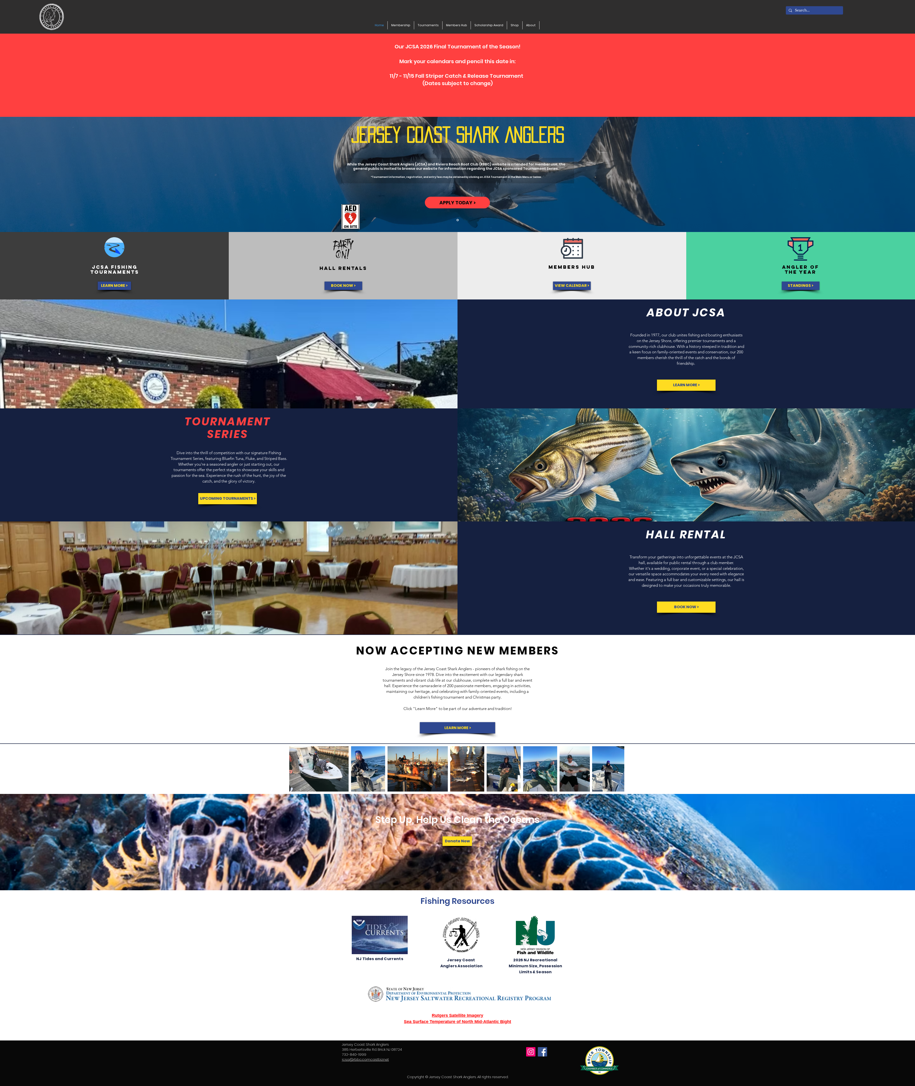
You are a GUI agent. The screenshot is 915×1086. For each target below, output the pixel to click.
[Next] (888, 174)
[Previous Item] (297, 769)
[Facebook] (542, 1051)
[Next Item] (616, 769)
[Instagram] (530, 1051)
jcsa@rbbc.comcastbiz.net (365, 1059)
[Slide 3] (458, 220)
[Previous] (27, 174)
